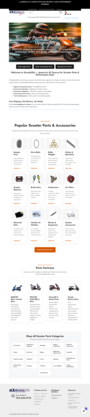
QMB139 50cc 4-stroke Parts (16, 299)
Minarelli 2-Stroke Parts (54, 298)
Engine (42, 352)
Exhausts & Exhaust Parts (57, 352)
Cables (15, 352)
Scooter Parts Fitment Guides (74, 403)
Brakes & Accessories (70, 345)
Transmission (44, 372)
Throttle (42, 366)
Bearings (42, 345)
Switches (29, 366)
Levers (42, 359)
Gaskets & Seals (18, 359)
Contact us (37, 404)
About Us (36, 393)
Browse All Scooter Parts (45, 250)
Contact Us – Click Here (72, 18)
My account (44, 393)
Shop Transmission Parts (44, 67)
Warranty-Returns (39, 399)
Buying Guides (72, 400)
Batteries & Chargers (30, 345)
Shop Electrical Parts (64, 67)
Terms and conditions (40, 396)
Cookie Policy (37, 401)
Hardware (30, 359)
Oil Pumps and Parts (71, 359)
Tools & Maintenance (70, 365)
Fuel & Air (69, 352)
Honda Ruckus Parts (73, 298)
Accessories (17, 345)
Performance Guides (73, 397)
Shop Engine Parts (24, 67)
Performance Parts (17, 365)
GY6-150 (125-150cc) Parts (34, 299)
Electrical (29, 352)
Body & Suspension (56, 345)
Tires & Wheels (57, 366)
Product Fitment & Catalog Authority (73, 407)
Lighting (55, 359)
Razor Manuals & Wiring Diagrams (74, 394)
